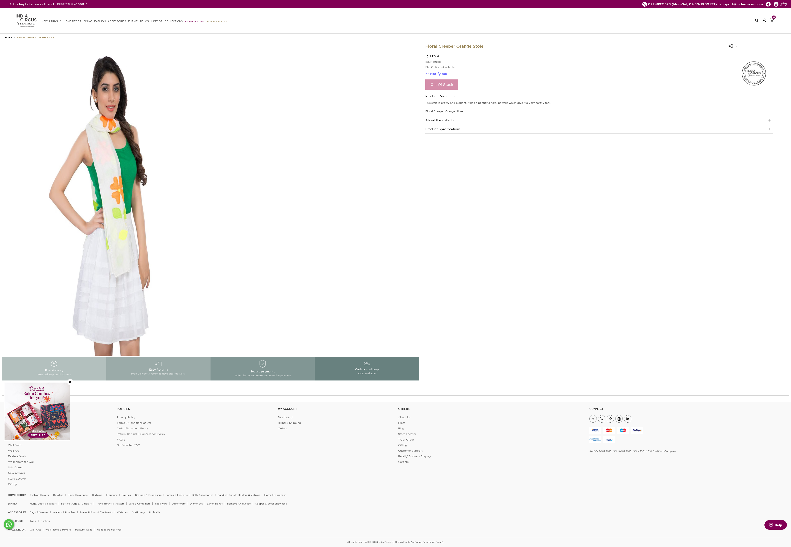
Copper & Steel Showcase (271, 503)
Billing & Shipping (289, 422)
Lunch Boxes (215, 503)
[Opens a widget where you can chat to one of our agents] (775, 525)
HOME (8, 37)
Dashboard (285, 417)
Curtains (97, 495)
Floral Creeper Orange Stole (35, 37)
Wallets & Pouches (64, 512)
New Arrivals (16, 473)
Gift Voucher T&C (128, 445)
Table (33, 521)
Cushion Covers (39, 495)
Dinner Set (196, 503)
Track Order (406, 439)
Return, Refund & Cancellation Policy (141, 434)
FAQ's (121, 439)
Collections (174, 21)
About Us (404, 417)
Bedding (58, 495)
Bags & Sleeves (39, 512)
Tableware (161, 503)
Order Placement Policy (132, 428)
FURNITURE (135, 21)
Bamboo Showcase (239, 503)
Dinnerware (179, 503)
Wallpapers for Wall (21, 461)
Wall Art (13, 450)
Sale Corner (15, 467)
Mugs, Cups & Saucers (43, 503)
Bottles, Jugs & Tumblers (76, 503)
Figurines (111, 495)
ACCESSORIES (117, 21)
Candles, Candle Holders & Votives (239, 495)
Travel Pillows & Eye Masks (96, 512)
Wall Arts (35, 529)
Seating (45, 521)
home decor (17, 495)
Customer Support (410, 450)
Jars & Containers (139, 503)
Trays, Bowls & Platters (110, 503)
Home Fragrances (275, 495)
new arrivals (52, 21)
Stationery (138, 512)
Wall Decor (15, 445)
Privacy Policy (126, 417)
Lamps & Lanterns (177, 495)
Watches (122, 512)
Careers (403, 461)
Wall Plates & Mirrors (58, 529)
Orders (282, 428)
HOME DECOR (72, 21)
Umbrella (154, 512)
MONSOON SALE (216, 21)
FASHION (100, 21)
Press (401, 422)
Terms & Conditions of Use (134, 422)
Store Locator (17, 478)
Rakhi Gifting (194, 21)
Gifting (12, 484)
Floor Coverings (78, 495)
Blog (401, 428)
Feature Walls (17, 456)
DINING (87, 21)
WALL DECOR (154, 21)
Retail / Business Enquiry (414, 456)
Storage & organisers (148, 495)
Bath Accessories (202, 495)
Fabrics (126, 495)
